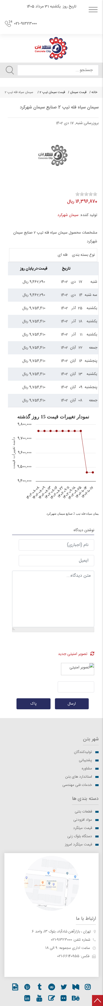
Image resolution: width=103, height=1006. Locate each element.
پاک (33, 704)
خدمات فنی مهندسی (77, 785)
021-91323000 (25, 24)
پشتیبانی (85, 760)
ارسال (72, 704)
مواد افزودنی (82, 820)
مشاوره (87, 769)
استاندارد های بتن (78, 777)
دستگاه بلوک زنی (79, 836)
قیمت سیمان (78, 92)
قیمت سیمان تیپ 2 (52, 92)
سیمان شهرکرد (68, 215)
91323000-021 (61, 940)
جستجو (9, 70)
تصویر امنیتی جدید (72, 654)
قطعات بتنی (83, 812)
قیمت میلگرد (82, 828)
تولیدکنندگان (83, 752)
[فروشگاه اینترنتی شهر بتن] (51, 48)
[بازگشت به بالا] (97, 1000)
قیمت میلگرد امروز (78, 845)
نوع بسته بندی (83, 255)
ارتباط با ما (86, 919)
